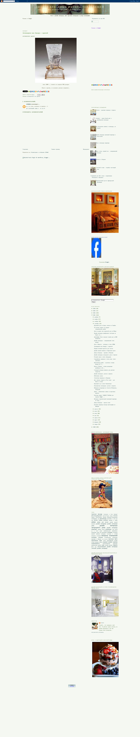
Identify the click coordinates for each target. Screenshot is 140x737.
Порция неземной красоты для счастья (103, 348)
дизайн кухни (101, 529)
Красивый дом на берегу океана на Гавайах (105, 325)
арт (35, 96)
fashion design (96, 514)
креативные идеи (96, 540)
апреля (96, 417)
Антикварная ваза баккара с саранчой (103, 346)
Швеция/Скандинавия (112, 517)
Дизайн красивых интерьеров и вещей (70, 6)
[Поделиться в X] (41, 95)
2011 (94, 315)
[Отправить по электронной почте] (38, 95)
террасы (115, 545)
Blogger (107, 262)
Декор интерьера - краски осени (102, 402)
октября (96, 321)
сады (103, 545)
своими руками (108, 545)
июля (95, 411)
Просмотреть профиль (97, 632)
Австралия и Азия (108, 514)
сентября (96, 323)
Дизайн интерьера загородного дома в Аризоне (105, 354)
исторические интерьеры (111, 537)
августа (96, 409)
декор (38, 96)
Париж (93, 517)
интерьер (109, 532)
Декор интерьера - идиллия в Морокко (103, 352)
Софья (102, 622)
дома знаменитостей (105, 530)
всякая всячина (103, 520)
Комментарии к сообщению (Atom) (40, 152)
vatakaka (28, 104)
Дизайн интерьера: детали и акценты (103, 373)
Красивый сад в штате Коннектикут (103, 383)
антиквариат (30, 96)
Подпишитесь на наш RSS (98, 18)
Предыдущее (86, 149)
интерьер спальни (97, 537)
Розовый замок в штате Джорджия (102, 357)
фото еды (93, 546)
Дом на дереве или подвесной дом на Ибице (105, 331)
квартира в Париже (96, 539)
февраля (96, 422)
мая (95, 415)
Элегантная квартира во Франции (102, 378)
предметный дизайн (96, 545)
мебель (100, 542)
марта (96, 420)
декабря (96, 317)
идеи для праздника (102, 532)
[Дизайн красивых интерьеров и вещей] (96, 257)
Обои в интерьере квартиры (102, 143)
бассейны (109, 518)
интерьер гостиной (96, 535)
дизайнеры (108, 529)
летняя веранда (95, 542)
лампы (104, 540)
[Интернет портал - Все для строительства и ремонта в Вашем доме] (71, 686)
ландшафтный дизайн (112, 540)
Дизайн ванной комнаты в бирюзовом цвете (105, 350)
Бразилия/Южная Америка (108, 515)
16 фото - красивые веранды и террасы (106, 110)
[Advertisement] (52, 23)
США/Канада (98, 517)
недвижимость (95, 543)
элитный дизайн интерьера (99, 548)
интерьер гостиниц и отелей (109, 533)
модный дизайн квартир (110, 542)
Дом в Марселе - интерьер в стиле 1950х (104, 344)
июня (95, 413)
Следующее (25, 149)
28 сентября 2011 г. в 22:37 (35, 108)
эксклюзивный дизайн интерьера (107, 546)
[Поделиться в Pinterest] (44, 95)
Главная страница (55, 149)
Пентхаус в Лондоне (101, 159)
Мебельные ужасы (98, 375)
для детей (114, 529)
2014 (94, 308)
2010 (94, 427)
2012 (94, 313)
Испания (115, 515)
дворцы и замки (113, 520)
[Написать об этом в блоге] (39, 95)
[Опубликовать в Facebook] (42, 95)
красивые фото (112, 539)
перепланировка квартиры (110, 543)
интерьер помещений (109, 535)
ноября (96, 319)
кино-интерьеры (105, 539)
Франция (104, 517)
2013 (94, 310)
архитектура (103, 518)
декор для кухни (102, 522)
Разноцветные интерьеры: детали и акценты (105, 385)
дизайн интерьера (101, 524)
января (96, 424)
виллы (96, 520)
